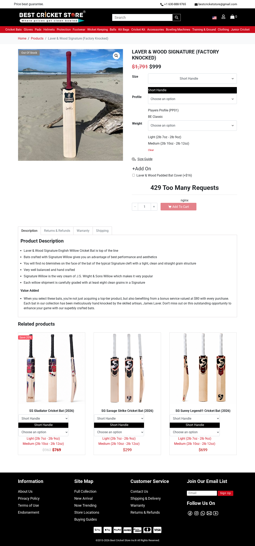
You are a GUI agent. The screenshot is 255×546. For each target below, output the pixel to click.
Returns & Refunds (145, 512)
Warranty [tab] (83, 231)
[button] (13, 29)
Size (135, 76)
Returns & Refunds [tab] (57, 231)
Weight (137, 123)
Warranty (137, 505)
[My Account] (223, 18)
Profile (137, 97)
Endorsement (28, 512)
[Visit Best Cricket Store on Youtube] (215, 513)
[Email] (209, 513)
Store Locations (86, 512)
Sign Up (225, 493)
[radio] (192, 90)
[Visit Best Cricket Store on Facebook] (190, 513)
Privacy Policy (29, 498)
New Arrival (83, 498)
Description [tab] (29, 231)
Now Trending (85, 505)
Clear (151, 150)
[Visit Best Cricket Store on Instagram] (196, 513)
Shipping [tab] (102, 231)
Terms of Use (28, 505)
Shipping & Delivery (145, 498)
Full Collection (85, 491)
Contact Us (139, 491)
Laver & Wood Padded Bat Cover (164, 175)
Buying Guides (85, 519)
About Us (25, 491)
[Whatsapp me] (203, 513)
